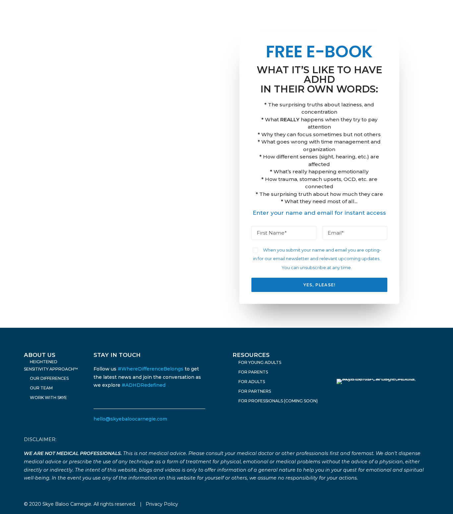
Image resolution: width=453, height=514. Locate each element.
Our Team (41, 387)
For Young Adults (259, 362)
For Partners (254, 391)
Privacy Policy (162, 504)
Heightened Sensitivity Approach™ (51, 365)
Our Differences (49, 378)
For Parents (253, 372)
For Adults (251, 381)
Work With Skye (48, 397)
